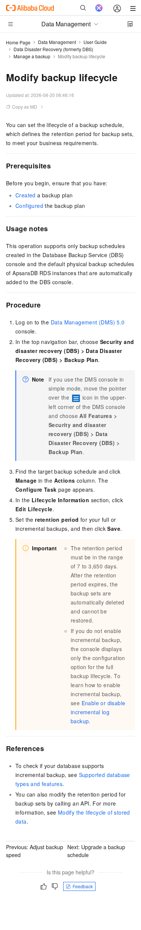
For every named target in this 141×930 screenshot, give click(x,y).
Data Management (57, 42)
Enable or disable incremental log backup (98, 712)
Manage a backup (32, 56)
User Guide (95, 42)
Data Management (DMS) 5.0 (88, 322)
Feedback (83, 886)
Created (25, 195)
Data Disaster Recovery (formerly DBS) (53, 49)
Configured (29, 205)
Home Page (18, 42)
